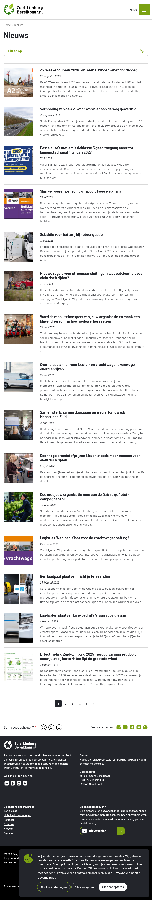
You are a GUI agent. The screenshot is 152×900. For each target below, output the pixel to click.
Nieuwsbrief (97, 830)
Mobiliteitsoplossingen (17, 815)
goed (44, 727)
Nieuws (8, 828)
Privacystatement (15, 886)
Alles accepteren (113, 887)
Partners (9, 819)
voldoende (51, 727)
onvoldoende (59, 727)
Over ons (9, 824)
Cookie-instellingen (54, 887)
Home (7, 24)
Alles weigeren (84, 887)
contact (84, 763)
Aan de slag (10, 810)
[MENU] (144, 9)
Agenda (8, 833)
